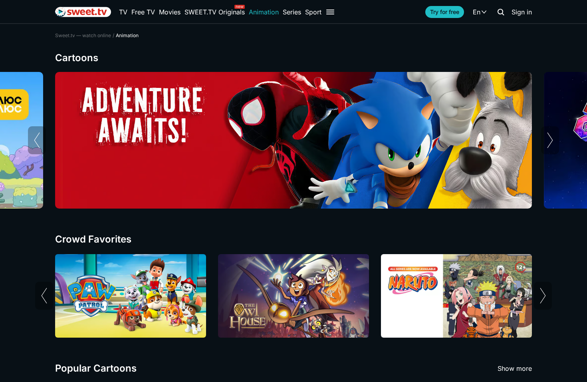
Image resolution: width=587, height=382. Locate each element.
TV (123, 12)
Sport (313, 12)
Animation (264, 12)
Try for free (444, 11)
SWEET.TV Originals (214, 12)
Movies (169, 12)
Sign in (522, 12)
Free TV (143, 12)
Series (292, 12)
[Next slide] (550, 140)
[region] (293, 140)
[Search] (501, 12)
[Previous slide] (37, 140)
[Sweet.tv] (83, 12)
